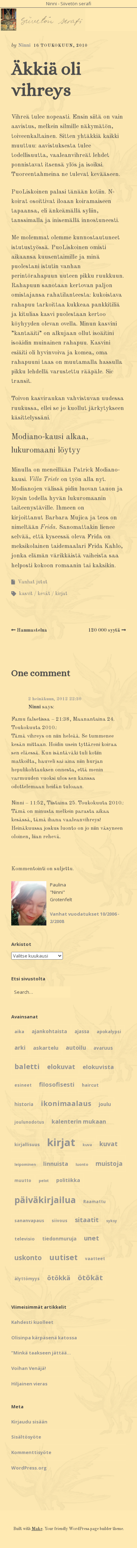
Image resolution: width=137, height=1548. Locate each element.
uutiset (63, 1257)
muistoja (109, 1164)
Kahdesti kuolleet (32, 1322)
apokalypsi (109, 1032)
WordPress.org (29, 1468)
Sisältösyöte (26, 1437)
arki (20, 1047)
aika (19, 1032)
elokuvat (61, 1066)
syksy (111, 1220)
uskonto (28, 1257)
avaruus (103, 1048)
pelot (44, 1180)
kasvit (26, 593)
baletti (27, 1066)
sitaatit (87, 1219)
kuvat (108, 1143)
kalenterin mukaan (79, 1121)
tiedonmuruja (59, 1238)
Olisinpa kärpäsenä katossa (44, 1337)
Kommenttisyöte (31, 1452)
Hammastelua (32, 630)
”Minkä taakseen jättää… (41, 1353)
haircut (90, 1085)
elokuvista (98, 1067)
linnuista (55, 1164)
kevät (44, 593)
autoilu (76, 1047)
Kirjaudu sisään (29, 1422)
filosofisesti (56, 1084)
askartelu (45, 1047)
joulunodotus (29, 1122)
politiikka (68, 1180)
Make (37, 1529)
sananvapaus (29, 1221)
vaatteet (95, 1258)
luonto (82, 1164)
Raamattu (94, 1201)
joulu (105, 1104)
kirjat (61, 593)
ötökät (90, 1277)
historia (23, 1104)
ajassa (81, 1031)
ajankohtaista (49, 1031)
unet (91, 1237)
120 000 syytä (104, 630)
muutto (22, 1180)
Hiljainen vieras (29, 1383)
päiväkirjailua (45, 1200)
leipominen (25, 1164)
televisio (24, 1239)
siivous (59, 1220)
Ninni (24, 45)
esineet (23, 1085)
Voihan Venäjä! (28, 1368)
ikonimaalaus (66, 1103)
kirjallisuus (27, 1144)
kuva (87, 1144)
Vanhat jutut (32, 582)
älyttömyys (27, 1278)
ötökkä (58, 1277)
